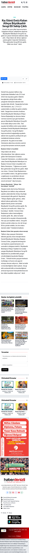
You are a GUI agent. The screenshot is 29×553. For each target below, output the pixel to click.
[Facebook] (7, 492)
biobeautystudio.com (6, 550)
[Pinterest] (13, 492)
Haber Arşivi (6, 508)
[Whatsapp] (21, 492)
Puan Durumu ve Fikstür (9, 503)
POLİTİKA (25, 7)
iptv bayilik (3, 548)
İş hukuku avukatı (5, 539)
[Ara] (24, 2)
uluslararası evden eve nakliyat (19, 545)
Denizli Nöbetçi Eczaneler (10, 497)
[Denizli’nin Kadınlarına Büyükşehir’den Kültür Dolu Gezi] (7, 320)
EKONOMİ (17, 7)
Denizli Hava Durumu (8, 499)
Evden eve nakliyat (12, 543)
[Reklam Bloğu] (14, 437)
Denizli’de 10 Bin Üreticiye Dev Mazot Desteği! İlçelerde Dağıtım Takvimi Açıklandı (21, 343)
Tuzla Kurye (13, 539)
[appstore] (14, 517)
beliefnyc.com (18, 548)
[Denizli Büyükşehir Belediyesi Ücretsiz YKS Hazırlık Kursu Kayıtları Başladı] (21, 320)
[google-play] (14, 522)
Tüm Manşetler (7, 504)
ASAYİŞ (3, 7)
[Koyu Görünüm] (22, 2)
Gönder (4, 369)
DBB (14, 17)
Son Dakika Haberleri (8, 506)
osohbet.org (10, 548)
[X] (10, 492)
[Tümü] (27, 378)
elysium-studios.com (19, 550)
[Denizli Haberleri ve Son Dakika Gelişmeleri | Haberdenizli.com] (8, 2)
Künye (10, 512)
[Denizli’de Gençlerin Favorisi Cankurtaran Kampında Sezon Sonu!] (7, 303)
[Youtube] (19, 492)
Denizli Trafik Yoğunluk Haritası (11, 501)
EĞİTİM (9, 7)
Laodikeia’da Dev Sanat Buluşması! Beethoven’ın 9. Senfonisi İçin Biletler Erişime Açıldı (21, 310)
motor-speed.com (5, 552)
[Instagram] (16, 492)
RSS (4, 530)
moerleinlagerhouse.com (19, 552)
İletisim (4, 512)
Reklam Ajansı (9, 541)
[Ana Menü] (26, 2)
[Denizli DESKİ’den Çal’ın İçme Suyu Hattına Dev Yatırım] (7, 335)
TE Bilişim (18, 536)
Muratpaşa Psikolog (19, 541)
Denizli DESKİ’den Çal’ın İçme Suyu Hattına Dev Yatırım (6, 342)
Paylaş (5, 78)
